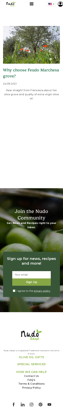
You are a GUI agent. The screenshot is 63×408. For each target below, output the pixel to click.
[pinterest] (40, 404)
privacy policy (42, 291)
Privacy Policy (31, 387)
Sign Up (31, 282)
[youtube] (49, 404)
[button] (31, 4)
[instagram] (31, 404)
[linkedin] (22, 404)
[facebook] (13, 404)
